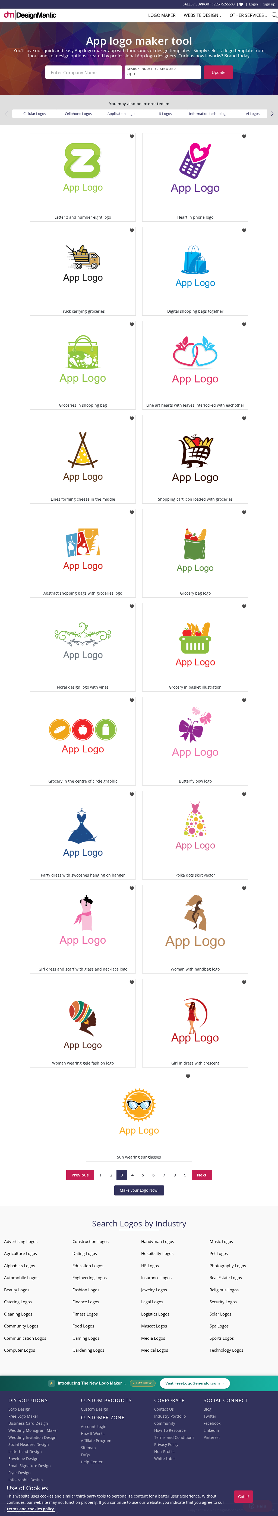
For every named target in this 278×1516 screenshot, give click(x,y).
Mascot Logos (154, 1326)
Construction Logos (90, 1241)
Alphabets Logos (19, 1265)
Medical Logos (154, 1350)
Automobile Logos (21, 1277)
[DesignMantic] (30, 15)
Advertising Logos (20, 1241)
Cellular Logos (34, 113)
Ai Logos (253, 113)
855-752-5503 (224, 4)
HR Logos (150, 1265)
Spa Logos (219, 1326)
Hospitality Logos (157, 1253)
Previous (80, 1175)
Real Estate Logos (226, 1277)
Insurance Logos (156, 1277)
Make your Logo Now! (139, 1190)
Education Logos (87, 1265)
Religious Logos (224, 1289)
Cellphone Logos (78, 113)
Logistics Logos (155, 1314)
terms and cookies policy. (31, 1508)
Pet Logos (219, 1253)
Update (218, 72)
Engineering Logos (89, 1277)
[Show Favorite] (241, 4)
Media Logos (153, 1338)
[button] (272, 113)
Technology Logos (226, 1350)
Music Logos (221, 1241)
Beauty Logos (16, 1289)
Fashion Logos (85, 1289)
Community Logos (21, 1326)
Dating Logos (84, 1253)
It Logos (165, 113)
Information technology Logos (210, 113)
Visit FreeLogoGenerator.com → (195, 1383)
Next (202, 1175)
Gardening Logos (88, 1350)
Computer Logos (19, 1350)
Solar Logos (220, 1314)
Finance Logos (85, 1301)
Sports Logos (222, 1338)
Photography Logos (228, 1265)
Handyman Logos (157, 1241)
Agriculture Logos (20, 1253)
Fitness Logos (85, 1314)
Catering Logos (18, 1301)
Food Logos (83, 1326)
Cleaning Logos (18, 1314)
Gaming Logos (85, 1338)
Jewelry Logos (154, 1289)
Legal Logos (152, 1301)
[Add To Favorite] (131, 135)
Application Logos (122, 113)
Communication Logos (25, 1338)
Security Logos (223, 1301)
